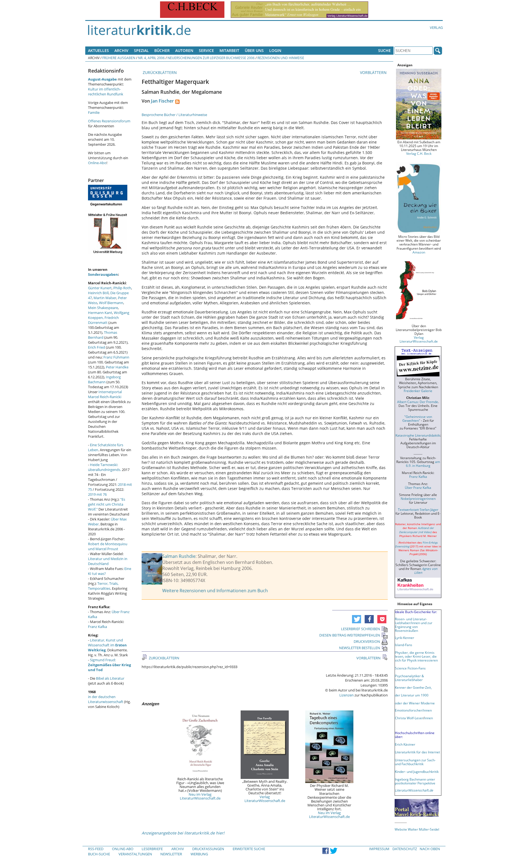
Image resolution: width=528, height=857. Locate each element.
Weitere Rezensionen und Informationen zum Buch (215, 591)
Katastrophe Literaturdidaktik (417, 435)
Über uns (254, 50)
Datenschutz (404, 848)
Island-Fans (403, 645)
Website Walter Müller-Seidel (417, 829)
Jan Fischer (162, 101)
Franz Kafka (97, 626)
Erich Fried (96, 347)
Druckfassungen (208, 848)
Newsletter (171, 854)
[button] (356, 619)
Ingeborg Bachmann (104, 379)
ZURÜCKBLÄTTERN (159, 72)
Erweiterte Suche (249, 848)
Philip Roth (122, 287)
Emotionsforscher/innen (413, 710)
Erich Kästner (405, 744)
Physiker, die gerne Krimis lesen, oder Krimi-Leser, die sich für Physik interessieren (416, 656)
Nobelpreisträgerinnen (418, 498)
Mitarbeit (229, 50)
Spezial (141, 50)
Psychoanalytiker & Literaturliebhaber (409, 678)
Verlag (436, 27)
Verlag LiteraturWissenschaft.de (264, 798)
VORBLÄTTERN (374, 72)
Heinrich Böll (98, 292)
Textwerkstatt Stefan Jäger (418, 509)
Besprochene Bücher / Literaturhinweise (174, 114)
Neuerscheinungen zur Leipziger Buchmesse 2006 (211, 58)
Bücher (162, 50)
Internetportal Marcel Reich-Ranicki (105, 394)
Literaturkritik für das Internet (417, 752)
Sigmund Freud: (109, 664)
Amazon (419, 252)
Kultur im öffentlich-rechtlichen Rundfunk (105, 92)
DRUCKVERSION (367, 641)
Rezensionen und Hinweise (280, 58)
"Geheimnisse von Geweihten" (417, 418)
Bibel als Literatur (110, 678)
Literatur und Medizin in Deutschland (107, 561)
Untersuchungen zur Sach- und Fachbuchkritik (415, 762)
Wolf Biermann (111, 302)
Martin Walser (105, 297)
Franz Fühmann (116, 357)
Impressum (379, 848)
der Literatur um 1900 (411, 695)
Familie (94, 112)
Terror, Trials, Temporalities (103, 586)
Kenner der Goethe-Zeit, (413, 687)
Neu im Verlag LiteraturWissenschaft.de (200, 796)
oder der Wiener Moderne (415, 703)
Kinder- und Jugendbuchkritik (417, 771)
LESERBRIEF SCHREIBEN (360, 628)
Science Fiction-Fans (410, 668)
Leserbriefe (152, 848)
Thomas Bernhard (102, 335)
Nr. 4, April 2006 (151, 58)
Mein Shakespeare (103, 307)
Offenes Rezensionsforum (109, 121)
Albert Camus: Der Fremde (417, 401)
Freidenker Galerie (418, 390)
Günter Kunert (100, 287)
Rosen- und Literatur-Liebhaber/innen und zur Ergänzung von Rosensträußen (413, 625)
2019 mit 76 (97, 494)
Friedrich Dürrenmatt (103, 320)
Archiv (121, 50)
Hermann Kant (100, 312)
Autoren (184, 50)
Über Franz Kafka (418, 487)
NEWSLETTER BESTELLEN (359, 647)
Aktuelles (98, 50)
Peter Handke (117, 367)
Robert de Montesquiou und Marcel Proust (107, 546)
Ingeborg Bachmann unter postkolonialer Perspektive (415, 781)
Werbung (199, 854)
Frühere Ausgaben (118, 58)
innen (428, 718)
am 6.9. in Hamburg (423, 463)
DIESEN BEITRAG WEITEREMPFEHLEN (349, 635)
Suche (384, 50)
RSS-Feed (95, 848)
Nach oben (430, 848)
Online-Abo (97, 162)
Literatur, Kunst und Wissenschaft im (107, 645)
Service (206, 50)
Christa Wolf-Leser (409, 718)
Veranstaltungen (135, 854)
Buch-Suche (99, 854)
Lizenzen (346, 695)
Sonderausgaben (103, 274)
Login (275, 50)
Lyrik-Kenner (404, 637)
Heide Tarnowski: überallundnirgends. (104, 467)
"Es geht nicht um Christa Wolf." (106, 504)
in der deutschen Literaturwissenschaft (105, 699)
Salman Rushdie (179, 556)
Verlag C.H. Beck (418, 153)
